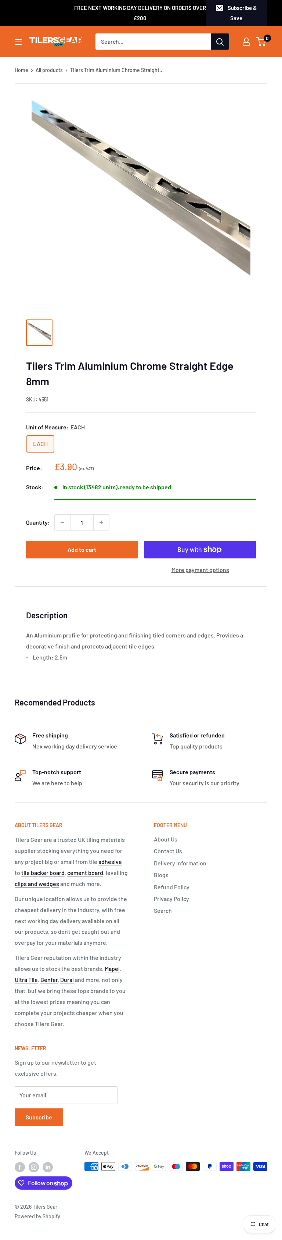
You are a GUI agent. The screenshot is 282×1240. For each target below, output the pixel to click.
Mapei (112, 968)
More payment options (200, 569)
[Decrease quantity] (62, 522)
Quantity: (38, 522)
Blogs (161, 874)
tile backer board (43, 872)
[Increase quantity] (101, 522)
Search (163, 910)
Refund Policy (171, 886)
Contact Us (168, 850)
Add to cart (82, 549)
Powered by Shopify (37, 1216)
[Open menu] (18, 42)
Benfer (49, 979)
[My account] (246, 41)
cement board (85, 872)
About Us (165, 839)
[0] (261, 41)
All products (49, 70)
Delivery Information (180, 863)
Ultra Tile (26, 979)
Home (21, 70)
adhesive (110, 861)
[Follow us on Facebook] (20, 1167)
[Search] (220, 41)
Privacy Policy (171, 898)
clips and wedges (37, 883)
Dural (67, 979)
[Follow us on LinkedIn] (48, 1167)
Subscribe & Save (242, 12)
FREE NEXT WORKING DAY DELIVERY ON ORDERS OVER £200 (140, 12)
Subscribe (39, 1117)
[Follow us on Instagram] (34, 1167)
